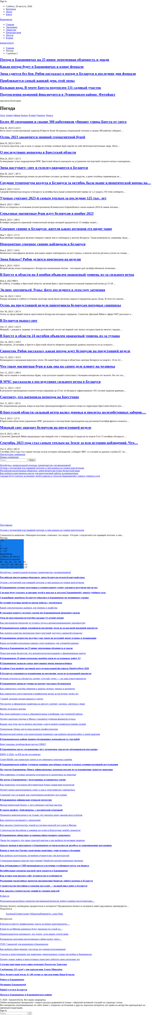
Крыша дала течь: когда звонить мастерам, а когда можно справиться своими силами (43, 724)
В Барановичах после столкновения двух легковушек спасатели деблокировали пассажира (49, 749)
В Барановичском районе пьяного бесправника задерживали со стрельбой (40, 739)
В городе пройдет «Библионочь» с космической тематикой (31, 810)
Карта (9, 14)
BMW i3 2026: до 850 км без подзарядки (20, 754)
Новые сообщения (9, 457)
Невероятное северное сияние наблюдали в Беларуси (43, 244)
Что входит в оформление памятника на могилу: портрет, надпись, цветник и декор (42, 704)
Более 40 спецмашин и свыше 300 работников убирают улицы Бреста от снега (63, 122)
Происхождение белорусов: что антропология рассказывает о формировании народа (43, 653)
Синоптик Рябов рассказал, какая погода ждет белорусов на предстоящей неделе (65, 351)
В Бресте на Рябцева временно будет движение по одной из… (31, 929)
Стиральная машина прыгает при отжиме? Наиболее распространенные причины (41, 860)
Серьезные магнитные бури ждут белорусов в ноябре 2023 (47, 213)
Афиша (16, 115)
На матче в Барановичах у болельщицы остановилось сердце (33, 779)
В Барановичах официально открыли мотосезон (26, 800)
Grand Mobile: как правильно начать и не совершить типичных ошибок (36, 759)
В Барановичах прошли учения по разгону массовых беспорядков (35, 683)
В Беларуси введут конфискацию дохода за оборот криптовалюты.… (35, 924)
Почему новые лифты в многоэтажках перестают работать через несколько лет (40, 959)
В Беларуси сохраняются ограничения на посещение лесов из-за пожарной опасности (45, 673)
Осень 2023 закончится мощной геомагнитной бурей (42, 137)
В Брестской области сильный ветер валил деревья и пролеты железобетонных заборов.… (73, 412)
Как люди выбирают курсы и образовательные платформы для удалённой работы (41, 714)
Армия (9, 115)
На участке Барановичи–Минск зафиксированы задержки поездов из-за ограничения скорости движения (56, 769)
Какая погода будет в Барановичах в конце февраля (42, 67)
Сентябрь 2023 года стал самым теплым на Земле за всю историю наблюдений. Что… (69, 443)
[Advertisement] (76, 500)
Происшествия (13, 32)
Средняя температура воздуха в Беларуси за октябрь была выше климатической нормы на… (75, 183)
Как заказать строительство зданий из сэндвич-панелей (29, 891)
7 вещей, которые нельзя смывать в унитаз (21, 698)
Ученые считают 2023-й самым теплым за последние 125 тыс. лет (53, 198)
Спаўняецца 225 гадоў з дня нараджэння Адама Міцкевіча (31, 969)
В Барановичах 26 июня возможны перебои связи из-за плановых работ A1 (40, 658)
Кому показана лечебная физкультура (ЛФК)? (23, 744)
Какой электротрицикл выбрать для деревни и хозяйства (28, 607)
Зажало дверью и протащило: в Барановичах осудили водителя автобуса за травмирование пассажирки (56, 845)
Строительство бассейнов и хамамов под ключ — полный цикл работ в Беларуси (43, 886)
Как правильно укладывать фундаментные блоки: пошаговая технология (37, 784)
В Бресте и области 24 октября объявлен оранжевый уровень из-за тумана (60, 336)
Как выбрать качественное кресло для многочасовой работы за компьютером (39, 473)
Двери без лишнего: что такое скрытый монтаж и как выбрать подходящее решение (42, 840)
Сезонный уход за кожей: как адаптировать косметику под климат (33, 795)
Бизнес (24, 115)
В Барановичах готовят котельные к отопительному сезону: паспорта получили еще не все (49, 587)
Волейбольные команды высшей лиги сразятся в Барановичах (34, 870)
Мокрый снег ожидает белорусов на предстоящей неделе (45, 427)
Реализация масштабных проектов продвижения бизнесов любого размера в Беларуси (46, 881)
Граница (41, 115)
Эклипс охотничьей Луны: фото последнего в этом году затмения (52, 290)
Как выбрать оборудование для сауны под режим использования (32, 949)
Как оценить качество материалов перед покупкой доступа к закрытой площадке (41, 633)
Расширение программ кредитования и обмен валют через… (31, 939)
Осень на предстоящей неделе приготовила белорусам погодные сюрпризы (60, 305)
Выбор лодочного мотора (13, 709)
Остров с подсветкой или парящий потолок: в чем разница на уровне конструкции (42, 468)
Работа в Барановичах (12, 979)
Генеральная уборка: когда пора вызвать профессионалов (29, 729)
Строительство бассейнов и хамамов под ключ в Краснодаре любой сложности (40, 830)
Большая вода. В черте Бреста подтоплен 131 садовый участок (50, 88)
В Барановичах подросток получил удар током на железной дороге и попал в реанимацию (48, 638)
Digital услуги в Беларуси (13, 989)
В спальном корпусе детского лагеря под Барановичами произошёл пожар (40, 613)
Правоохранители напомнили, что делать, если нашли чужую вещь (34, 934)
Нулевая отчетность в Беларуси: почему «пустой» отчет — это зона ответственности (43, 678)
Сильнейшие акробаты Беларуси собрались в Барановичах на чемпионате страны (44, 597)
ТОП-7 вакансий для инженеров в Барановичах (24, 944)
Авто (2, 115)
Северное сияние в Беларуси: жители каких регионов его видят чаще (56, 229)
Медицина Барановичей (13, 984)
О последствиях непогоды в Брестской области (38, 152)
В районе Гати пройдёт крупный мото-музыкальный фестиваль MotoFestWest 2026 (44, 668)
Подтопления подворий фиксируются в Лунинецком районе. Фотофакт (57, 94)
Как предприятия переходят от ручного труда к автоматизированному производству (43, 623)
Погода (9, 35)
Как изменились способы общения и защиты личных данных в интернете (37, 688)
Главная (10, 24)
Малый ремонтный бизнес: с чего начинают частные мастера (31, 805)
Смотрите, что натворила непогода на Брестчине (39, 397)
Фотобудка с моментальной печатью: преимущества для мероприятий (35, 465)
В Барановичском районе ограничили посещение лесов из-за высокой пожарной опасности (49, 628)
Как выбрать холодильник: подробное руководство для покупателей (34, 855)
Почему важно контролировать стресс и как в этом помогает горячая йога (37, 790)
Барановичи (6, 19)
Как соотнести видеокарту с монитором (20, 820)
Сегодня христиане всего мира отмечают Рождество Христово (33, 964)
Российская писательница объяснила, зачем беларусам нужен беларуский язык (40, 470)
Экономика (11, 27)
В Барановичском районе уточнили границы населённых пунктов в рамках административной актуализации (59, 764)
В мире (9, 38)
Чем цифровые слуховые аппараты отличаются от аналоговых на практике (38, 774)
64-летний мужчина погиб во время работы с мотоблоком (31, 602)
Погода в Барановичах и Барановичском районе (26, 994)
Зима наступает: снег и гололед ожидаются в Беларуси (44, 168)
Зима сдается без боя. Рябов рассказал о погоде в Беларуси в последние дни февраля (68, 74)
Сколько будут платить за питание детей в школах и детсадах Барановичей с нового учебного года (50, 476)
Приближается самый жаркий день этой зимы (37, 81)
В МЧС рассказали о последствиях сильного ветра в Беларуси (50, 382)
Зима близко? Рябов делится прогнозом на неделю (40, 259)
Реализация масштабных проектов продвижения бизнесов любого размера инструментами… (47, 901)
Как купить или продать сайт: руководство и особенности (31, 875)
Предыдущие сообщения (12, 454)
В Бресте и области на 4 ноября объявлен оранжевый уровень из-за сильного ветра (67, 274)
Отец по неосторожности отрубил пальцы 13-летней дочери (32, 618)
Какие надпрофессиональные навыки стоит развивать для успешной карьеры (39, 643)
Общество (11, 30)
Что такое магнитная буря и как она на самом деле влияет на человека (57, 366)
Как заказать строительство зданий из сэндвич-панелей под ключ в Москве (38, 825)
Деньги (49, 115)
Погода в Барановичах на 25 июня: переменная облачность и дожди (54, 60)
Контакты (11, 9)
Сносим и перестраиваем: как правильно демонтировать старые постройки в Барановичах (46, 954)
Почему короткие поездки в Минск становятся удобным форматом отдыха (38, 719)
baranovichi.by (7, 43)
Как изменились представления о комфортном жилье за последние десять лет (39, 693)
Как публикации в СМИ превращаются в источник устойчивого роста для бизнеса (44, 865)
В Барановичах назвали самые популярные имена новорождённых (36, 663)
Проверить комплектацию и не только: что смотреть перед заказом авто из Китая (41, 815)
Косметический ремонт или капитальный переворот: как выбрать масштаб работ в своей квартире (50, 734)
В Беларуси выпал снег (19, 320)
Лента (9, 11)
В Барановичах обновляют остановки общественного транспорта (35, 835)
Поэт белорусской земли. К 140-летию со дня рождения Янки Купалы (37, 974)
